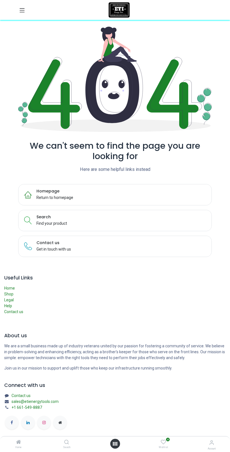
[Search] (66, 442)
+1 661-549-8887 (27, 407)
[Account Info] (211, 442)
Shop (8, 294)
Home (9, 288)
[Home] (18, 442)
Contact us (13, 311)
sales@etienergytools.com (35, 401)
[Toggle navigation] (22, 10)
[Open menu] (115, 443)
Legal (9, 300)
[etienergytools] (60, 422)
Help (8, 306)
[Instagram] (44, 422)
